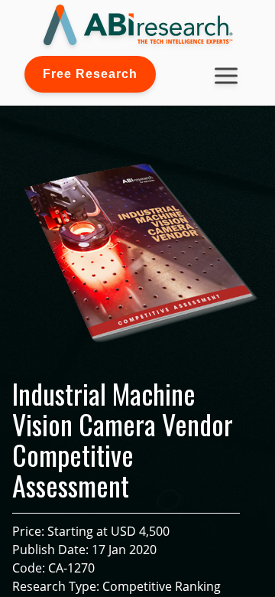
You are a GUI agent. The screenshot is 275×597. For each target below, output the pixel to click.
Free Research (90, 73)
